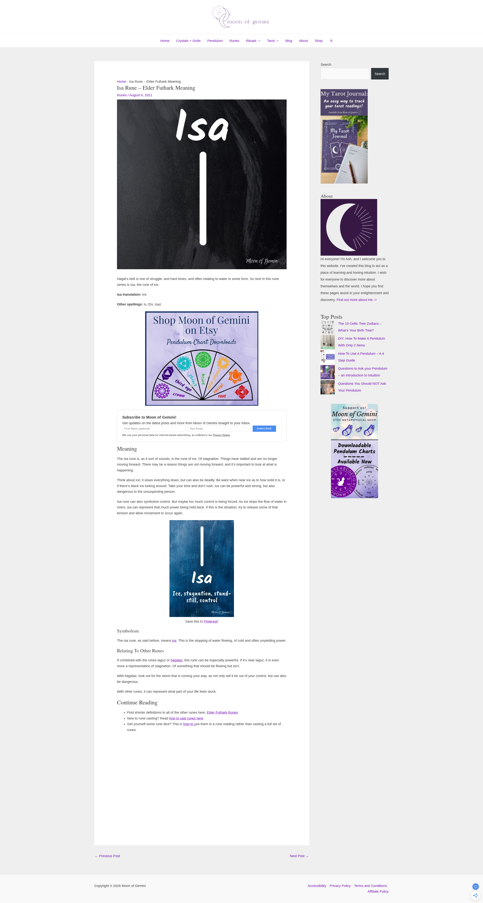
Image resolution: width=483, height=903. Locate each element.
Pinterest (210, 621)
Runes (234, 41)
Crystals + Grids (188, 41)
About (303, 41)
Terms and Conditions (370, 886)
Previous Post (107, 856)
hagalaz (176, 660)
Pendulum (215, 41)
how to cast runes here (186, 718)
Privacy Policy (340, 886)
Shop (319, 41)
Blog (288, 41)
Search (326, 64)
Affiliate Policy (378, 891)
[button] (331, 40)
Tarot (271, 41)
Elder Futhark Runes (222, 712)
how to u (189, 724)
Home (164, 41)
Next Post (299, 856)
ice (174, 640)
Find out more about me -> (357, 300)
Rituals (251, 41)
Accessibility (317, 886)
